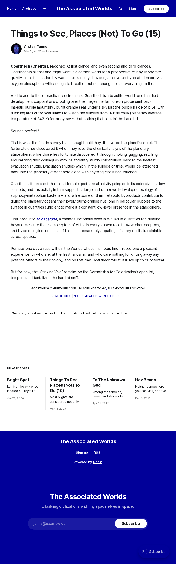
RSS (97, 452)
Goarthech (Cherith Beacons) (54, 288)
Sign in (134, 8)
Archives (29, 8)
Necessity (63, 296)
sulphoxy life (118, 288)
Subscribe (156, 9)
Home (11, 8)
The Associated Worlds (83, 8)
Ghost (97, 462)
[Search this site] (120, 8)
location (137, 288)
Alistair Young (35, 46)
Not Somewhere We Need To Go (97, 296)
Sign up (82, 452)
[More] (44, 8)
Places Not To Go (92, 288)
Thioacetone (46, 219)
